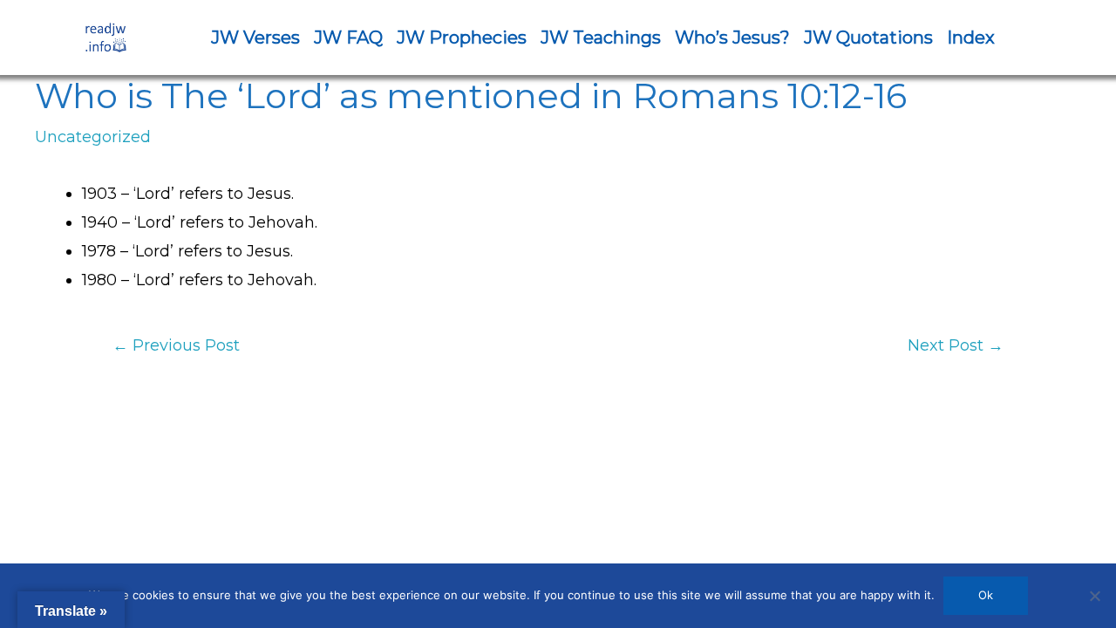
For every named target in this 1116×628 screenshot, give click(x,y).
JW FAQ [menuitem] (348, 37)
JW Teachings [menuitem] (601, 37)
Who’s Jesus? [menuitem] (732, 37)
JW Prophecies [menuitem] (462, 37)
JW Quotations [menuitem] (868, 37)
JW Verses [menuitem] (255, 37)
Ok (985, 595)
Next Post (956, 345)
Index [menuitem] (971, 37)
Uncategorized (93, 137)
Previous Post (176, 345)
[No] (1094, 595)
